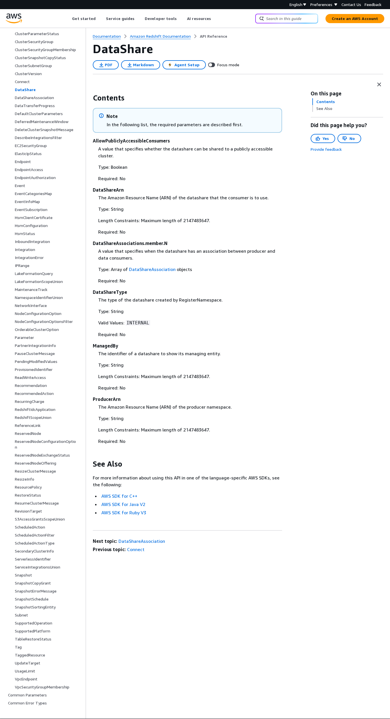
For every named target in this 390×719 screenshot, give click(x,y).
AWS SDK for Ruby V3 (123, 512)
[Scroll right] (215, 18)
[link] (213, 36)
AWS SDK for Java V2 (123, 504)
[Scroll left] (67, 18)
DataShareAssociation (152, 269)
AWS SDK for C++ (119, 496)
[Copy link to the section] (88, 98)
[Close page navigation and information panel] (379, 84)
